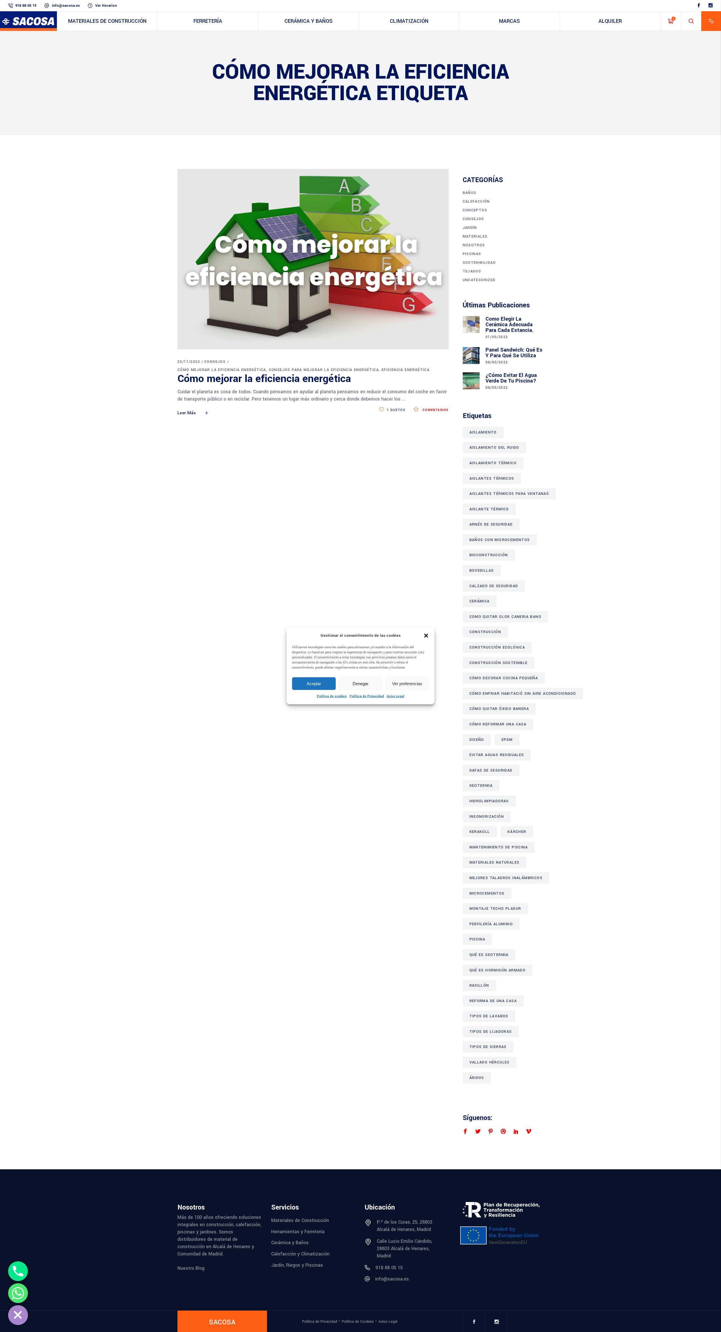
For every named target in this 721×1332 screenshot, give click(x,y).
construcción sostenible (498, 662)
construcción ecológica (497, 647)
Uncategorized (479, 280)
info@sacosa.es (66, 5)
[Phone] (18, 1271)
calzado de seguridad (493, 586)
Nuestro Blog (190, 1268)
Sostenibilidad (479, 262)
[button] (426, 635)
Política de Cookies (358, 1321)
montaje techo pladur (495, 908)
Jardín (470, 227)
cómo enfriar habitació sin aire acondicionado (522, 693)
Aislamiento (483, 432)
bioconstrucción (488, 555)
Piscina (477, 939)
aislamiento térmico (493, 463)
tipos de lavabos (488, 1016)
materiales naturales (494, 862)
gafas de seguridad (491, 770)
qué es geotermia (489, 954)
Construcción (485, 631)
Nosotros (474, 245)
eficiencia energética (406, 369)
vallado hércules (489, 1062)
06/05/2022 (497, 362)
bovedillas (481, 570)
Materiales (475, 236)
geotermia (481, 785)
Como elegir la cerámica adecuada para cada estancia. (509, 324)
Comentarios (434, 410)
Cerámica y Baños (290, 1242)
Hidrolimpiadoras (489, 801)
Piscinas (472, 253)
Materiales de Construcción (300, 1220)
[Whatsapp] (18, 1293)
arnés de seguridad (491, 524)
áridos (476, 1077)
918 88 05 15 (25, 5)
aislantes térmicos (491, 478)
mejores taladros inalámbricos (506, 877)
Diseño (476, 739)
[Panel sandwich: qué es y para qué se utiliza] (471, 355)
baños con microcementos (499, 539)
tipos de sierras (488, 1046)
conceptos (475, 210)
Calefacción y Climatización (300, 1254)
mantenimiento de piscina (498, 847)
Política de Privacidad (367, 696)
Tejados (472, 271)
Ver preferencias (407, 683)
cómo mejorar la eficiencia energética (221, 369)
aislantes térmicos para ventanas (509, 493)
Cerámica (479, 601)
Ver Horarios (106, 5)
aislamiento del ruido (494, 447)
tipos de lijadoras (490, 1031)
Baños (470, 192)
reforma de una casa (493, 1001)
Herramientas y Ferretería (297, 1231)
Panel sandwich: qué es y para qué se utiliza (514, 352)
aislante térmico (489, 509)
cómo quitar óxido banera (499, 708)
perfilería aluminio (491, 924)
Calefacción (476, 201)
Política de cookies (332, 696)
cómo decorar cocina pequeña (503, 678)
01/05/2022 (497, 336)
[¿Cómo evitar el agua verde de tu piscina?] (471, 380)
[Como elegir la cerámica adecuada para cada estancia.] (471, 324)
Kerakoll (479, 831)
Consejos (215, 361)
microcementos (487, 893)
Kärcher (517, 831)
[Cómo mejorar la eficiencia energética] (313, 259)
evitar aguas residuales (496, 754)
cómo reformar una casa (498, 724)
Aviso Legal (395, 696)
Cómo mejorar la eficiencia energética (264, 378)
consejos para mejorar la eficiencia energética (324, 369)
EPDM (507, 739)
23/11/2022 (188, 361)
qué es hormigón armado (497, 970)
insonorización (486, 816)
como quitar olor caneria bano (505, 616)
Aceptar (314, 683)
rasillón (479, 985)
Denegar (360, 683)
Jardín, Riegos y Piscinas (297, 1265)
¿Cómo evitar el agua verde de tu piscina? (511, 378)
